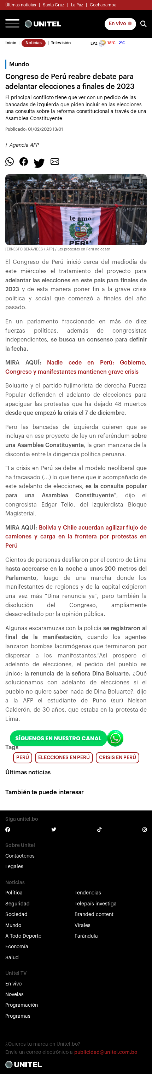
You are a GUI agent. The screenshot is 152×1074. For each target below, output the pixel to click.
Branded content (94, 914)
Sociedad (16, 914)
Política (14, 893)
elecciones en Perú (64, 757)
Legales (14, 866)
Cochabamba (103, 5)
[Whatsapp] (9, 161)
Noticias (33, 43)
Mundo (13, 925)
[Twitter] (39, 162)
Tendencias (88, 893)
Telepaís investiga (96, 903)
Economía (16, 946)
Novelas (14, 994)
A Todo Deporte (23, 936)
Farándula (86, 936)
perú (22, 757)
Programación (21, 1005)
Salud (12, 957)
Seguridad (17, 903)
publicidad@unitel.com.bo (106, 1052)
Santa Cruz (53, 5)
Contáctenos (20, 856)
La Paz (77, 5)
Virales (82, 925)
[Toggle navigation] (12, 24)
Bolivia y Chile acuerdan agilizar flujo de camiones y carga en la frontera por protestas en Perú (76, 537)
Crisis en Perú (117, 757)
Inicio (10, 43)
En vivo (118, 23)
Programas (17, 1016)
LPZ (94, 43)
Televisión (61, 43)
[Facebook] (23, 161)
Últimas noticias (20, 5)
